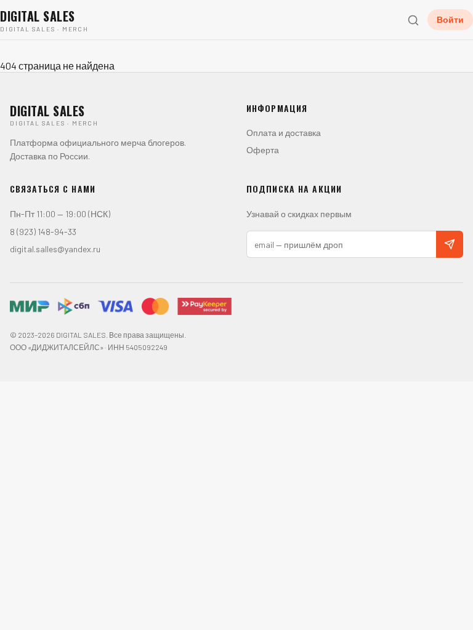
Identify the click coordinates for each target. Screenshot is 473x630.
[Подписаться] (449, 244)
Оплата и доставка (283, 132)
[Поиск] (412, 19)
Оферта (262, 150)
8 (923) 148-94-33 (43, 231)
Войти (450, 19)
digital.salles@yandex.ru (55, 249)
